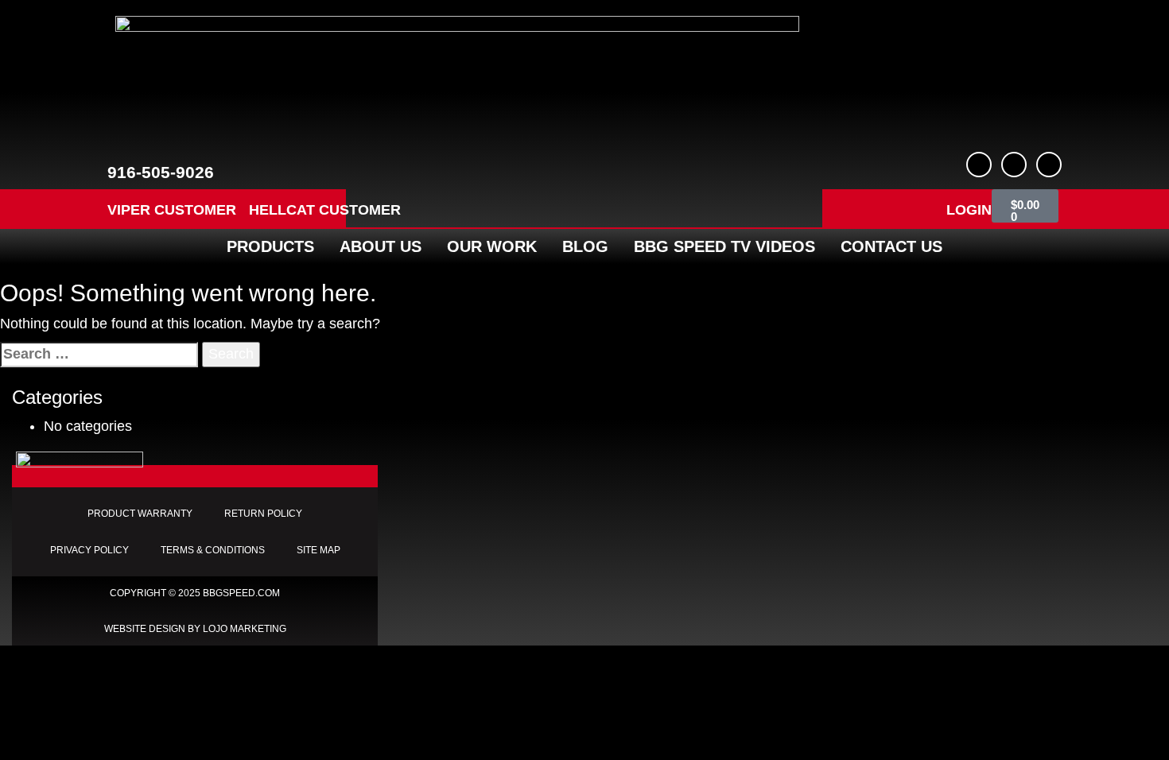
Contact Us (891, 246)
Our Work (492, 246)
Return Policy (263, 513)
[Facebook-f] (979, 164)
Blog (585, 246)
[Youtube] (1014, 164)
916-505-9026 (160, 172)
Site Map (318, 550)
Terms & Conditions (213, 550)
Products (270, 246)
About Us (380, 246)
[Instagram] (1049, 164)
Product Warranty (139, 513)
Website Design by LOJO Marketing (195, 628)
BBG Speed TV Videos (724, 246)
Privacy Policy (89, 550)
